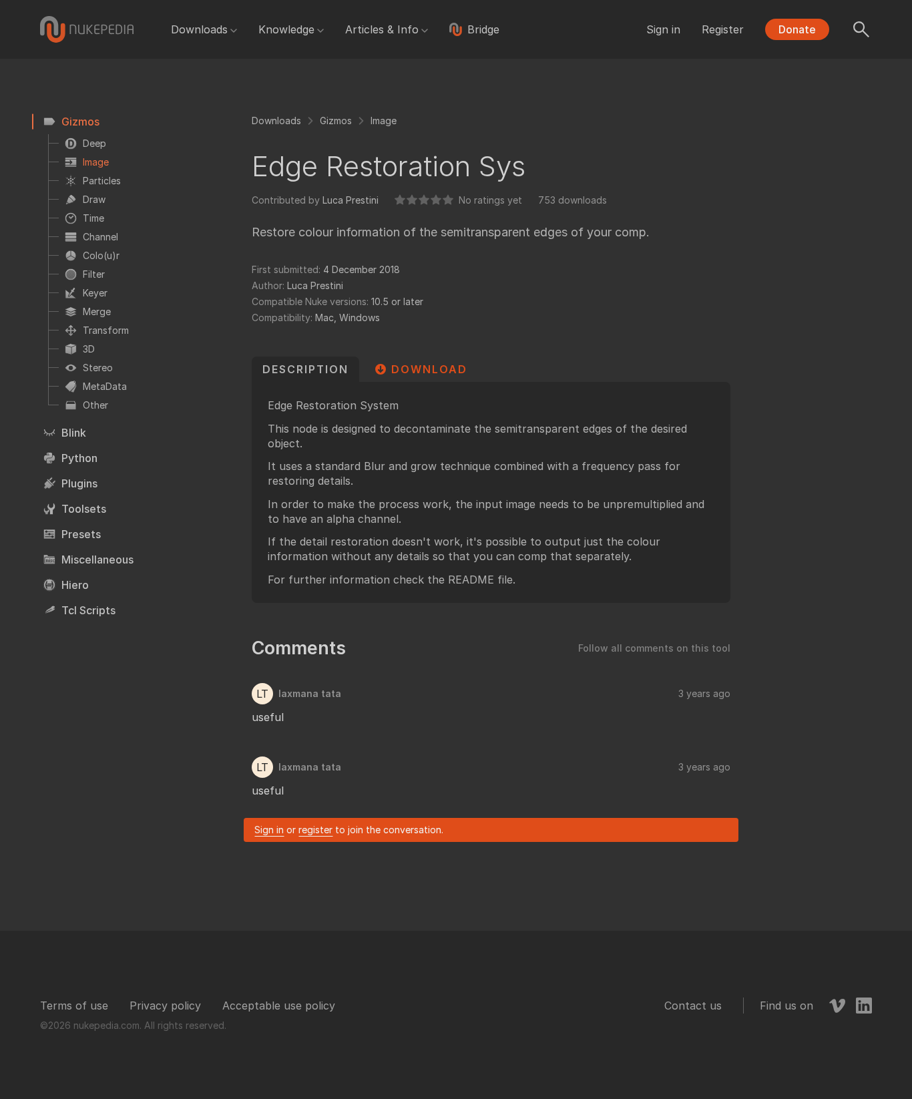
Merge (97, 311)
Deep (94, 143)
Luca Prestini (350, 200)
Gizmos (80, 121)
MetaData (105, 386)
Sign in (663, 29)
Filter (94, 274)
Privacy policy (165, 1005)
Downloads (199, 29)
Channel (100, 236)
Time (93, 218)
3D (89, 349)
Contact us (693, 1005)
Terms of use (74, 1005)
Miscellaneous (97, 559)
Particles (102, 180)
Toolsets (83, 508)
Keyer (95, 292)
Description (305, 369)
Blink (73, 432)
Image (96, 162)
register (315, 829)
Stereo (98, 367)
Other (95, 405)
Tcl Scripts (88, 610)
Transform (106, 330)
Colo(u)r (101, 255)
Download (429, 369)
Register (723, 29)
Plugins (79, 483)
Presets (81, 534)
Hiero (75, 585)
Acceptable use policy (278, 1005)
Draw (94, 199)
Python (79, 458)
